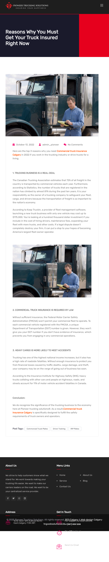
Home (62, 475)
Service (63, 481)
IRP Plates (75, 429)
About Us (87, 475)
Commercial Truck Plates (37, 429)
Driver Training (59, 429)
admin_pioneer (50, 144)
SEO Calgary (71, 519)
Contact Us (65, 486)
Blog (85, 481)
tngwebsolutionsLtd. (54, 524)
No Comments (75, 144)
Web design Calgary (91, 519)
